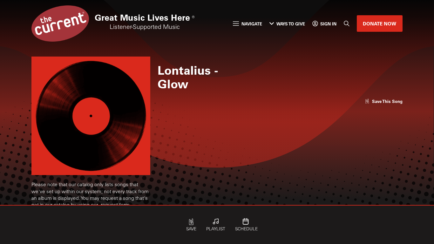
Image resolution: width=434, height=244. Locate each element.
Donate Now (379, 23)
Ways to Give (290, 23)
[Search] (347, 24)
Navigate (251, 23)
